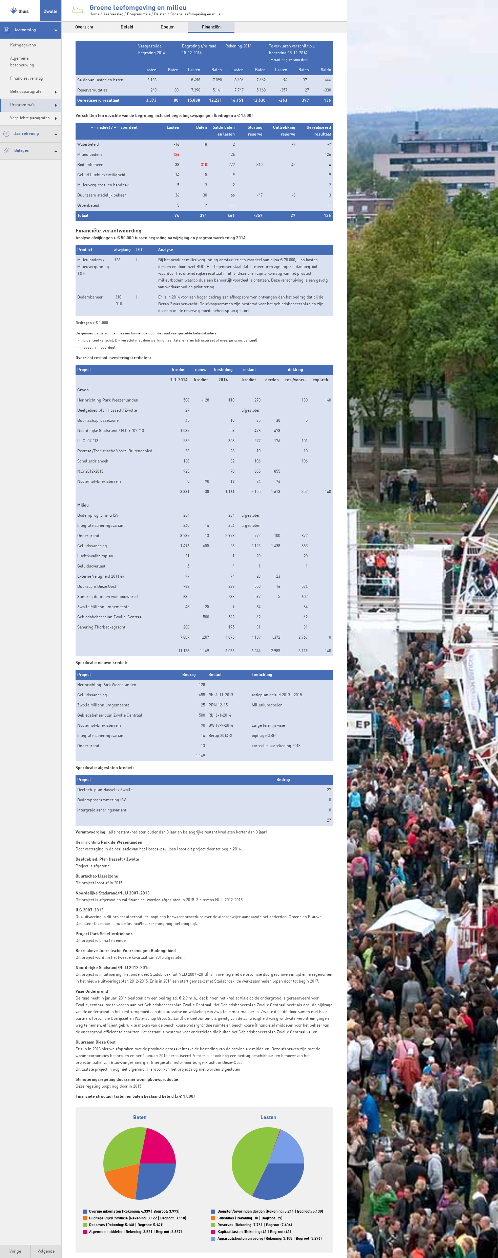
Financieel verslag (26, 79)
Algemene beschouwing (22, 62)
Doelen (167, 27)
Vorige (15, 1252)
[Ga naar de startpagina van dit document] (30, 10)
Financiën (211, 27)
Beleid (127, 27)
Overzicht (84, 27)
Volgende (46, 1252)
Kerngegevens (23, 45)
